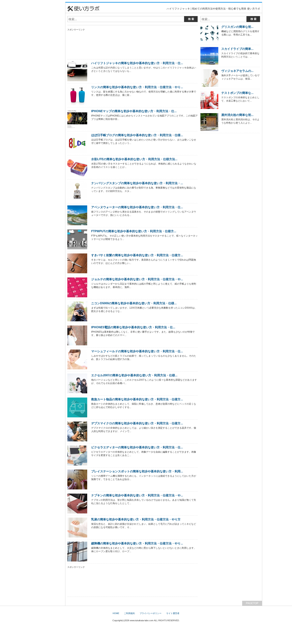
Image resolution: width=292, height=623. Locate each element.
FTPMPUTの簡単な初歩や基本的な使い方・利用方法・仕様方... (133, 231)
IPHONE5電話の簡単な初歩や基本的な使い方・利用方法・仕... (133, 327)
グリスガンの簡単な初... (237, 26)
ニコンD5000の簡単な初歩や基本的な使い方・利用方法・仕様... (134, 303)
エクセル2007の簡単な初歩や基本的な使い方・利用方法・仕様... (134, 375)
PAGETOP (252, 603)
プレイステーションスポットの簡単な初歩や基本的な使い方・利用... (137, 471)
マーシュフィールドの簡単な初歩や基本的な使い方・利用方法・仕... (137, 351)
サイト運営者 (172, 613)
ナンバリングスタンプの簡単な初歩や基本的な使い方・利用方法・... (137, 183)
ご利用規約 (129, 613)
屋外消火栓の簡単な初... (237, 115)
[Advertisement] (46, 61)
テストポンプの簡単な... (237, 92)
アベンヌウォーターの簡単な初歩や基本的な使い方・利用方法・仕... (137, 207)
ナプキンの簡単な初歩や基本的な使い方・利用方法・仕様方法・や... (137, 495)
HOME (116, 613)
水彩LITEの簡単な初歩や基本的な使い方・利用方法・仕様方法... (134, 159)
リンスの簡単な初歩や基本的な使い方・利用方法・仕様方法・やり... (137, 87)
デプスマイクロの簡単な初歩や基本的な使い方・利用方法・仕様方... (137, 423)
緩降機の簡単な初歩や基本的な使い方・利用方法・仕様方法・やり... (137, 543)
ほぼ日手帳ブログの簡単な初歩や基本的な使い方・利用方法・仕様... (137, 135)
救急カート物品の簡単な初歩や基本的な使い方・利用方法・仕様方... (137, 399)
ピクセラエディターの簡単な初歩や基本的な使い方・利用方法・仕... (137, 447)
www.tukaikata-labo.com (141, 620)
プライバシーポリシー (150, 613)
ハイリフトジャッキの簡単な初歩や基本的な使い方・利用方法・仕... (137, 63)
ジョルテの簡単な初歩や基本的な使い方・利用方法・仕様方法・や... (137, 279)
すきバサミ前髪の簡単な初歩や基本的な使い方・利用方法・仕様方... (137, 255)
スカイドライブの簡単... (237, 48)
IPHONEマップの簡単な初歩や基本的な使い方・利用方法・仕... (134, 111)
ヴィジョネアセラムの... (237, 70)
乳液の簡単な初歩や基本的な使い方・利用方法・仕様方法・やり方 (136, 519)
